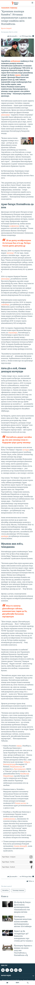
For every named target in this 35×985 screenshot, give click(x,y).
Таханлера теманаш (9, 8)
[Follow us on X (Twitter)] (7, 970)
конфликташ (14, 226)
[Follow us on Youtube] (11, 970)
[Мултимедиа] (7, 982)
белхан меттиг (20, 803)
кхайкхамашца (9, 819)
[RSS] (20, 970)
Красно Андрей (6, 28)
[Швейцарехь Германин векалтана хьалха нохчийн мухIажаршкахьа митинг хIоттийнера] (7, 919)
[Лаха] (28, 982)
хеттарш (26, 450)
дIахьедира (5, 115)
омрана (18, 75)
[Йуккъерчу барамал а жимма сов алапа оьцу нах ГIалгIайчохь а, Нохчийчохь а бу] (7, 947)
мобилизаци (15, 61)
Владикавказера (16, 767)
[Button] (12, 36)
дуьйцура (5, 536)
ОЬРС (17, 982)
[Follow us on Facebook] (3, 970)
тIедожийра (12, 333)
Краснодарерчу (20, 769)
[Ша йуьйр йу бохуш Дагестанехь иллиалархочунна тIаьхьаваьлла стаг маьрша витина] (7, 904)
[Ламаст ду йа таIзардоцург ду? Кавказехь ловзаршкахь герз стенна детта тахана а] (7, 933)
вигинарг (10, 253)
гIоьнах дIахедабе (20, 846)
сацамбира (5, 305)
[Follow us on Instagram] (16, 970)
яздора (19, 746)
